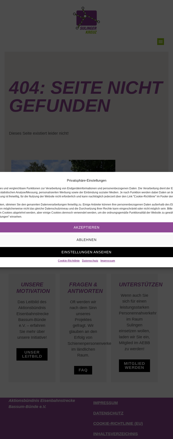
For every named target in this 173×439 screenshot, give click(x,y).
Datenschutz (90, 260)
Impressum (107, 260)
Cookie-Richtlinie (69, 260)
